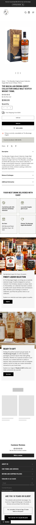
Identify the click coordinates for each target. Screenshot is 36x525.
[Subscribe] (32, 483)
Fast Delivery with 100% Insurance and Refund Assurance (8, 208)
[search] (25, 12)
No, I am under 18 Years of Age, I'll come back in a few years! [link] (18, 510)
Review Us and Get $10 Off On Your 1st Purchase (18, 2)
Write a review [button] (18, 455)
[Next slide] (20, 73)
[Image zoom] (18, 45)
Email (4, 483)
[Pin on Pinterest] (16, 146)
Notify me (18, 123)
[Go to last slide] (16, 73)
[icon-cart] (29, 12)
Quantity (5, 104)
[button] (6, 95)
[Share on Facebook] (8, 146)
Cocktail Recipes (7, 488)
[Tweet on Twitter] (12, 146)
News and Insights (7, 490)
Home (3, 81)
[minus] (4, 108)
